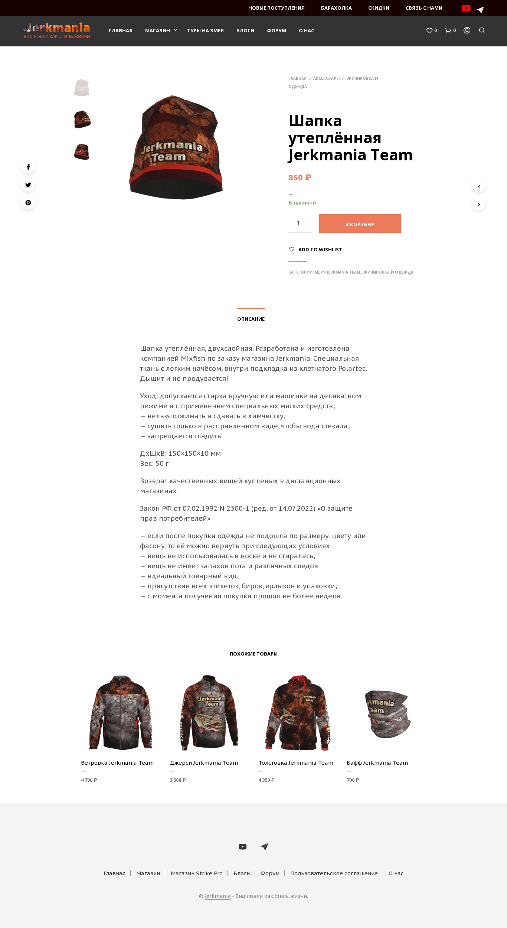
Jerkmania (217, 896)
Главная (121, 30)
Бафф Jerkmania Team (377, 762)
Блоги (245, 30)
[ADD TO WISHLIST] (120, 742)
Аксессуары (326, 78)
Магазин (157, 30)
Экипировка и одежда (387, 272)
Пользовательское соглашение (334, 873)
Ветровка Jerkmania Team (117, 762)
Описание (251, 319)
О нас (306, 30)
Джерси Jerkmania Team (204, 762)
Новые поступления (276, 7)
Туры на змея (205, 30)
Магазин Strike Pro (197, 873)
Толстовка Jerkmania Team (295, 762)
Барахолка (336, 7)
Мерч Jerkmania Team (337, 272)
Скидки (378, 7)
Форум (276, 30)
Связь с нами (424, 7)
